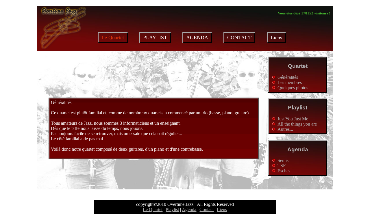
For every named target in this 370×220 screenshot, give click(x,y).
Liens (276, 37)
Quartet (298, 66)
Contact (206, 209)
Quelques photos (293, 87)
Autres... (285, 129)
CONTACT (239, 37)
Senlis (283, 160)
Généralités (288, 77)
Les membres (290, 82)
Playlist (297, 108)
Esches (284, 170)
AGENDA (197, 37)
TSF (282, 165)
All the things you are (297, 124)
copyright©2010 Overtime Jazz (164, 204)
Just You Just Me (293, 118)
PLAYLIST (155, 37)
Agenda (297, 149)
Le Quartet (152, 209)
